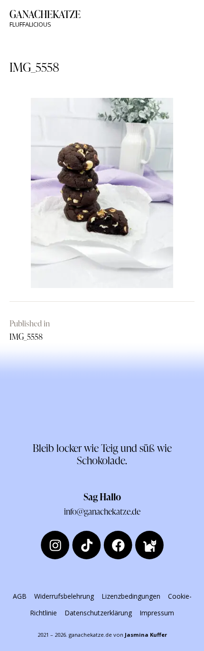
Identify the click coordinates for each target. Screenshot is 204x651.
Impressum (156, 612)
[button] (192, 18)
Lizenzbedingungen (131, 596)
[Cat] (149, 545)
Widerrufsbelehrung (64, 596)
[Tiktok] (86, 545)
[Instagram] (55, 545)
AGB (20, 596)
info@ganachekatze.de (102, 511)
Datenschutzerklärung (98, 612)
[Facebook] (117, 545)
